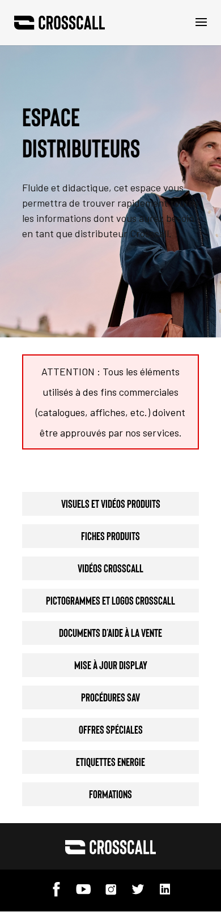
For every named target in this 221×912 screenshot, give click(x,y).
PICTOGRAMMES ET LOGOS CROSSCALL (110, 600)
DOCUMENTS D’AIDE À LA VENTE (110, 632)
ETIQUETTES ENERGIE (110, 761)
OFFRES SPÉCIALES (111, 729)
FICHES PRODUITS (110, 535)
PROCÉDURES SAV (110, 697)
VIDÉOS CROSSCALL (110, 568)
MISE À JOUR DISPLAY (110, 664)
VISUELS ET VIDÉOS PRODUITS (110, 503)
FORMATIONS (110, 793)
